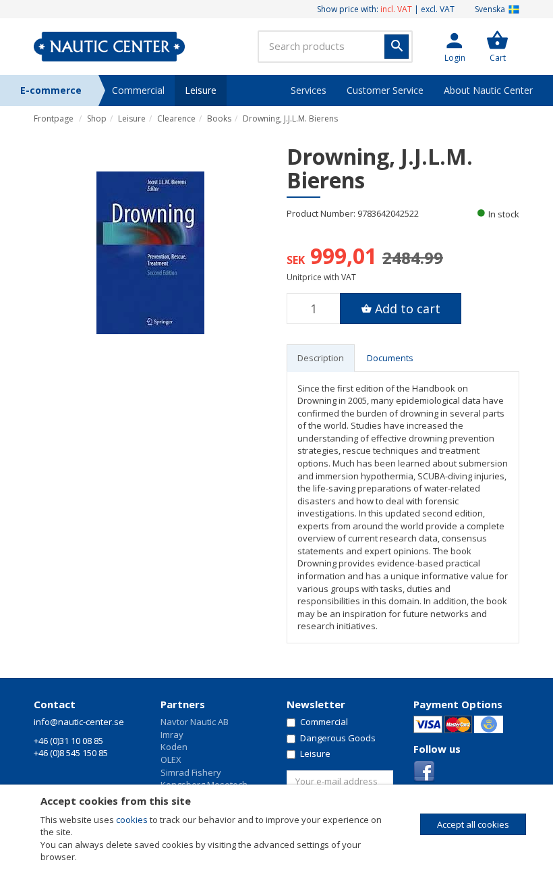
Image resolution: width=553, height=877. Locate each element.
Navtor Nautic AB (195, 722)
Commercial (138, 90)
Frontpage (54, 118)
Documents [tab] (390, 358)
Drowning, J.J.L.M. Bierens (290, 118)
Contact (55, 704)
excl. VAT (438, 9)
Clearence (176, 118)
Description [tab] (320, 358)
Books (219, 118)
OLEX (171, 759)
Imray (172, 734)
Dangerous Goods (338, 738)
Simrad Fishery (191, 772)
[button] (454, 46)
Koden (174, 747)
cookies (132, 820)
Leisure (200, 90)
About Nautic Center (488, 90)
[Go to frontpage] (109, 46)
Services (308, 90)
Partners (183, 704)
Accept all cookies (473, 824)
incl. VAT (396, 9)
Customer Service (385, 90)
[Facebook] (424, 770)
